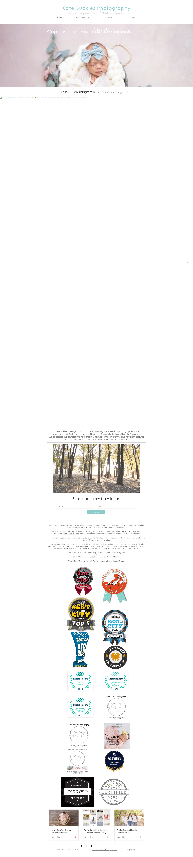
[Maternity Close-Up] (97, 81)
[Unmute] (59, 490)
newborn (115, 525)
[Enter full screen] (137, 490)
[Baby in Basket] (93, 81)
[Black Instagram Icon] (86, 846)
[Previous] (11, 55)
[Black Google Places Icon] (91, 846)
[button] (84, 18)
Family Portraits (75, 548)
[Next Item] (187, 262)
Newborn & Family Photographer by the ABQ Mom (104, 561)
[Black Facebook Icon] (81, 846)
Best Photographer (91, 553)
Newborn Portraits (56, 544)
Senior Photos (59, 548)
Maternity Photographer (109, 531)
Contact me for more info (99, 540)
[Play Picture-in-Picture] (134, 490)
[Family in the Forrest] (95, 81)
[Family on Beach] (101, 81)
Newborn (82, 531)
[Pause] (55, 490)
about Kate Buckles (71, 534)
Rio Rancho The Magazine (111, 557)
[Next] (181, 55)
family (126, 525)
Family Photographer (131, 531)
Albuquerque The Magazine (113, 553)
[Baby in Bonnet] (99, 81)
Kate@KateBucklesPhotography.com (104, 850)
